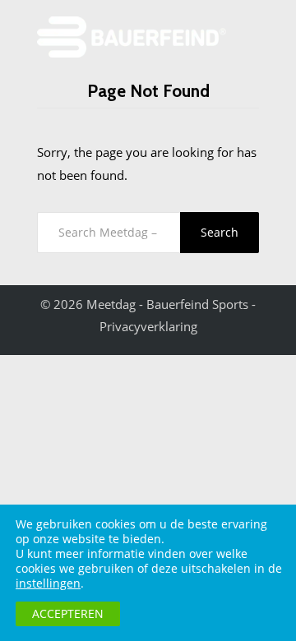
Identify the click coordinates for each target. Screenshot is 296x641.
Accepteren (68, 613)
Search (219, 232)
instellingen (48, 583)
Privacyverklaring (148, 326)
